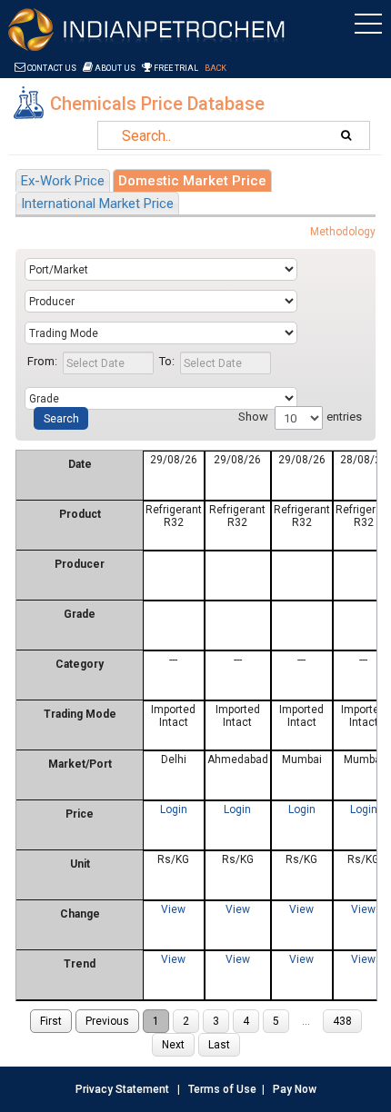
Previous (107, 1021)
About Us (114, 68)
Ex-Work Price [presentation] (63, 181)
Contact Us (50, 68)
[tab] (62, 180)
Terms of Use (222, 1089)
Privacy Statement (122, 1089)
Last (219, 1044)
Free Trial (175, 68)
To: (167, 361)
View (173, 909)
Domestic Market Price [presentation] (192, 181)
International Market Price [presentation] (97, 203)
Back (215, 68)
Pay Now (294, 1089)
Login (173, 809)
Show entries (300, 416)
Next (173, 1044)
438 (342, 1021)
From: (42, 361)
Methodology (343, 231)
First (51, 1021)
